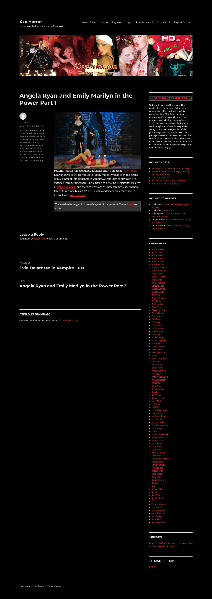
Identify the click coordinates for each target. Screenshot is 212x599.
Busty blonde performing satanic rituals (170, 180)
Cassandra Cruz (159, 310)
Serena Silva (157, 468)
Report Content (183, 22)
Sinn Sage (156, 483)
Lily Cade (156, 407)
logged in (39, 238)
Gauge (154, 355)
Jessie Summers (159, 371)
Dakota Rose (157, 331)
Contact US (163, 22)
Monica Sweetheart (160, 434)
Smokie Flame (158, 489)
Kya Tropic (156, 395)
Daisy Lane (157, 322)
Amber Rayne (158, 261)
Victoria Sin (157, 519)
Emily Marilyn (38, 126)
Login (129, 22)
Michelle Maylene (160, 425)
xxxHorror (24, 122)
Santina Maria (158, 462)
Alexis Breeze (158, 249)
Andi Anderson (158, 271)
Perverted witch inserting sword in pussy (170, 168)
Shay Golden (157, 474)
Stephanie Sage (159, 498)
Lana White (157, 401)
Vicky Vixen (157, 516)
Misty (154, 431)
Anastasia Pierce (159, 267)
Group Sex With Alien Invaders (163, 543)
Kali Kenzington (159, 380)
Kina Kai (155, 392)
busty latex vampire (28, 130)
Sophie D (156, 495)
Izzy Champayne (159, 358)
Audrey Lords (158, 292)
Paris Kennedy (158, 453)
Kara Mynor (157, 383)
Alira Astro (156, 252)
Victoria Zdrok (158, 522)
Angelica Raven (159, 277)
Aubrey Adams (158, 289)
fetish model (130, 170)
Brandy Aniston (159, 298)
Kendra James (158, 389)
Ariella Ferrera (158, 283)
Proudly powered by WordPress (47, 586)
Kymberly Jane (158, 398)
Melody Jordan (158, 422)
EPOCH (152, 567)
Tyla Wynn (156, 507)
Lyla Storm (157, 413)
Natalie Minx (157, 437)
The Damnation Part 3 (162, 177)
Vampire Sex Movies (167, 546)
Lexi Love (156, 404)
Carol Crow (157, 307)
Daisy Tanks (157, 328)
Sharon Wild (157, 471)
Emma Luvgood (159, 340)
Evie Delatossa (158, 352)
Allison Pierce (158, 255)
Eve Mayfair (157, 349)
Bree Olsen (156, 301)
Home (104, 22)
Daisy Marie (157, 325)
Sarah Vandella (158, 465)
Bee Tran (156, 295)
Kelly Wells (157, 386)
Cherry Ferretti (158, 313)
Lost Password (144, 22)
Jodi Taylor (157, 374)
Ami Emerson (158, 264)
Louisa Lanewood (160, 410)
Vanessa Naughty (159, 510)
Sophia (155, 492)
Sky (153, 486)
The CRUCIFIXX (168, 210)
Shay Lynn (156, 477)
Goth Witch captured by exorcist (166, 183)
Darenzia (156, 334)
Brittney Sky (157, 304)
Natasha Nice (158, 440)
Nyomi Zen (157, 449)
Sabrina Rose (158, 456)
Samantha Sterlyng (160, 459)
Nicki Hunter (157, 443)
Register (117, 22)
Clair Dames (157, 319)
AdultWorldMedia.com (67, 320)
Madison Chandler (160, 416)
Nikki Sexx (156, 446)
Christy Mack (158, 316)
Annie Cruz (157, 280)
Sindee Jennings (159, 480)
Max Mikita (157, 419)
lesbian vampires (66, 186)
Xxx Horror (30, 21)
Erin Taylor (157, 343)
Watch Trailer (88, 22)
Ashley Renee (158, 286)
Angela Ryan (25, 126)
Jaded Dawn (157, 365)
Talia (154, 501)
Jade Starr (156, 362)
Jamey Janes (157, 368)
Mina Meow (157, 428)
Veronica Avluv (158, 513)
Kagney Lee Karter (160, 377)
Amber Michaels (159, 258)
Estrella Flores (158, 346)
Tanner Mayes (158, 504)
